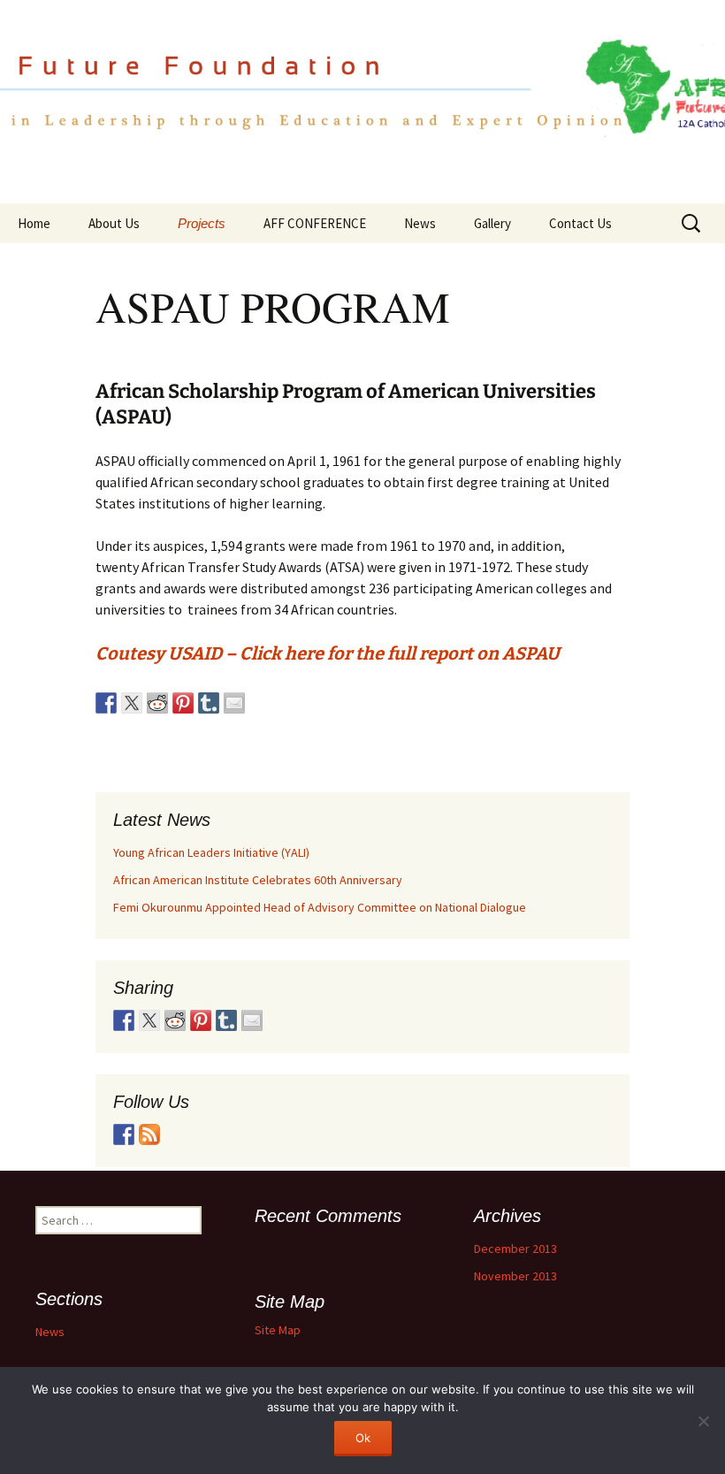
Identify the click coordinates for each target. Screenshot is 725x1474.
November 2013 (515, 1276)
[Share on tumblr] (208, 703)
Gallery (492, 223)
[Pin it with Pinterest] (183, 703)
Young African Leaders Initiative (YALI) (211, 852)
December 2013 (515, 1248)
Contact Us (580, 223)
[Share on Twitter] (131, 703)
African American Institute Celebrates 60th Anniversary (257, 880)
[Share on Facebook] (106, 703)
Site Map (278, 1330)
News (420, 223)
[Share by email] (234, 703)
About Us (114, 223)
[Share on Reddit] (157, 703)
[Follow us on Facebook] (123, 1134)
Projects (201, 223)
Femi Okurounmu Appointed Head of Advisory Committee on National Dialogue (319, 907)
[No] (703, 1421)
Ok (362, 1438)
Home (34, 223)
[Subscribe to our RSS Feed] (149, 1134)
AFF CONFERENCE (314, 223)
